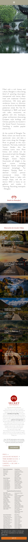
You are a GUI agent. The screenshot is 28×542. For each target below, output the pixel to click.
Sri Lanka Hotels (18, 483)
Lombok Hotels (6, 505)
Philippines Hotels (18, 481)
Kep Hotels (5, 492)
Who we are (5, 470)
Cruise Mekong (6, 483)
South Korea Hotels (18, 482)
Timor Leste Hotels (18, 487)
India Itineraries (6, 521)
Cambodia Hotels (18, 470)
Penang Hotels (17, 497)
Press (5, 454)
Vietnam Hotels (18, 488)
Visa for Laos (17, 523)
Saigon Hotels (17, 512)
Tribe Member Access (10, 459)
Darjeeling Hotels (6, 497)
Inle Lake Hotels (18, 504)
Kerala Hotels (6, 499)
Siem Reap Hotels (7, 493)
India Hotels (17, 473)
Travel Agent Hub (9, 461)
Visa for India (17, 519)
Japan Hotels (17, 475)
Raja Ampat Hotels (7, 507)
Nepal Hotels (17, 480)
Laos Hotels (17, 476)
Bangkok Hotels (18, 500)
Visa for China (17, 518)
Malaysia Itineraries (7, 525)
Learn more (4, 534)
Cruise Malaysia (6, 484)
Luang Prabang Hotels (19, 495)
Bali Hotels (5, 503)
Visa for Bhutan (18, 516)
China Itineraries (6, 518)
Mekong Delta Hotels (19, 511)
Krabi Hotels (17, 502)
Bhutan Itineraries (7, 516)
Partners (5, 473)
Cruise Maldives (6, 485)
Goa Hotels (5, 498)
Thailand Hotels (18, 485)
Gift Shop (5, 474)
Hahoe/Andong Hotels (19, 507)
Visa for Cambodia (18, 517)
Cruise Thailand (6, 487)
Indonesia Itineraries (7, 522)
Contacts (6, 466)
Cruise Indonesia (6, 480)
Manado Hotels (6, 506)
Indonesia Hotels (18, 474)
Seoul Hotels (17, 508)
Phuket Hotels (17, 503)
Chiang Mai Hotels (18, 501)
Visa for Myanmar (18, 526)
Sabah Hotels (17, 498)
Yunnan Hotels (6, 496)
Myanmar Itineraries (7, 526)
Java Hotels (5, 504)
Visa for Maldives (18, 525)
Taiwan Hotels (17, 484)
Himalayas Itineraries (7, 519)
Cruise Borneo (6, 482)
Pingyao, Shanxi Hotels (8, 495)
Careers (6, 463)
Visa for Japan (17, 522)
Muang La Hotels (18, 496)
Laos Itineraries (6, 524)
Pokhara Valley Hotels (19, 505)
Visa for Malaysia (18, 524)
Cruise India (5, 479)
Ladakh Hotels (6, 500)
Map (4, 475)
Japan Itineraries (6, 523)
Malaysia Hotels (18, 477)
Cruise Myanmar (6, 486)
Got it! (14, 538)
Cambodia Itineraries (7, 517)
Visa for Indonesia (18, 521)
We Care (14, 463)
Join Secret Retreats (10, 457)
